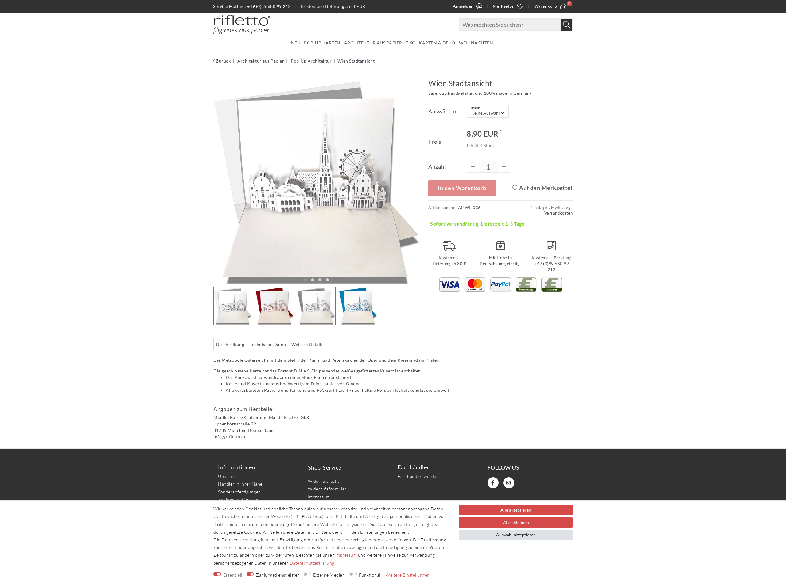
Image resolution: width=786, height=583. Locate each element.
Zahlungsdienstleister (277, 574)
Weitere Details (307, 344)
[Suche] (566, 25)
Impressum (319, 496)
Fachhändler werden (418, 476)
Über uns (227, 476)
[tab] (230, 344)
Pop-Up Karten (322, 42)
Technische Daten (268, 344)
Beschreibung (230, 344)
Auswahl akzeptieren (516, 534)
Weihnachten (476, 42)
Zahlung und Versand (239, 499)
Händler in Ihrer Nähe (240, 483)
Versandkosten (558, 213)
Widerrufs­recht (323, 481)
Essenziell (232, 574)
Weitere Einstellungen (408, 574)
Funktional (369, 574)
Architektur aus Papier (373, 42)
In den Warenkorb (462, 188)
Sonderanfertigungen (239, 491)
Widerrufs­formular (327, 488)
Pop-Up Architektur (311, 60)
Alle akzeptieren (515, 510)
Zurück (223, 60)
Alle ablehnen (516, 522)
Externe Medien (329, 574)
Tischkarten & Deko (430, 42)
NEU (296, 42)
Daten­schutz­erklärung (312, 563)
